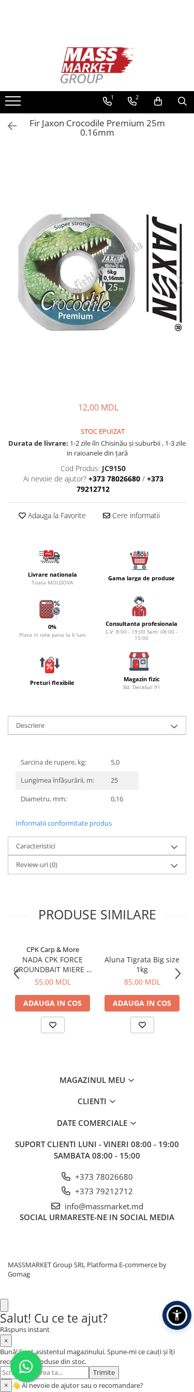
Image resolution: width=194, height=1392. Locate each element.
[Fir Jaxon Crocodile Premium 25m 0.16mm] (97, 272)
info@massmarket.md (103, 1206)
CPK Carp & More (52, 949)
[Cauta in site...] (182, 101)
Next (178, 283)
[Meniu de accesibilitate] (176, 1315)
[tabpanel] (97, 272)
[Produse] (14, 104)
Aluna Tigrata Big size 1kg (142, 964)
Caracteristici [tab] (35, 846)
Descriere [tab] (30, 725)
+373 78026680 (103, 1176)
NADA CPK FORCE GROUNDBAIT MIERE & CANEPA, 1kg (52, 964)
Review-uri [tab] (36, 864)
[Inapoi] (8, 126)
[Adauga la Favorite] (53, 1025)
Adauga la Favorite (56, 515)
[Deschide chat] (4, 1305)
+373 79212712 (103, 1191)
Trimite (104, 1372)
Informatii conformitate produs (64, 823)
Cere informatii (135, 515)
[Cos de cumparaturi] (158, 101)
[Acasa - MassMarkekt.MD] (97, 65)
